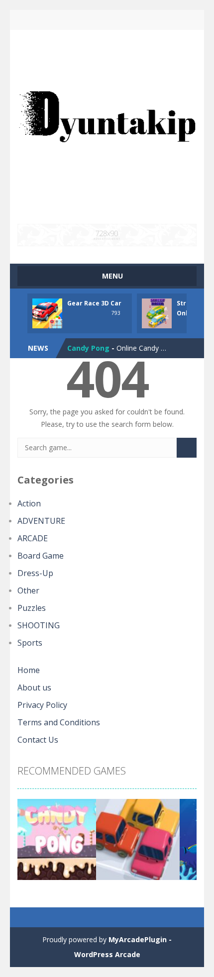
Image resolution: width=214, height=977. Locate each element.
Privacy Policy (42, 704)
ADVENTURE (41, 520)
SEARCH (107, 20)
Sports (29, 642)
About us (34, 687)
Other (28, 590)
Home (28, 670)
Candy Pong (88, 348)
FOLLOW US (149, 20)
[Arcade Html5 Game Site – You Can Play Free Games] (107, 126)
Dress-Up (35, 573)
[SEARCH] (187, 448)
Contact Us (37, 739)
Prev (30, 843)
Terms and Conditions (58, 722)
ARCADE (32, 538)
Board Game (40, 555)
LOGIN (65, 20)
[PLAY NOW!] (47, 312)
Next (184, 843)
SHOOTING (38, 625)
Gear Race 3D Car (94, 303)
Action (29, 503)
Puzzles (31, 607)
